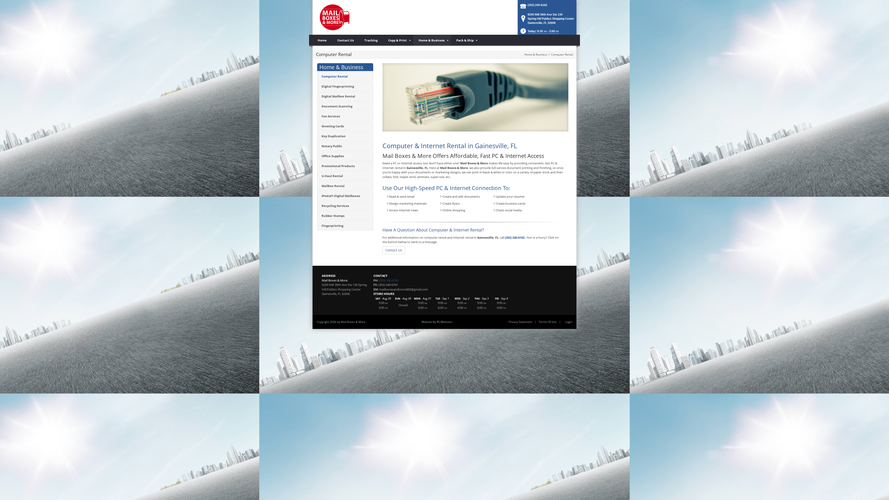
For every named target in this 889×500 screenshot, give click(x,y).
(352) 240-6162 (537, 5)
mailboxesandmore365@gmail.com (403, 289)
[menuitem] (398, 40)
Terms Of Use (548, 322)
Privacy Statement (520, 322)
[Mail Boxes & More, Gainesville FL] (334, 17)
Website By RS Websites (437, 322)
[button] (539, 33)
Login (568, 322)
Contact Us (393, 250)
